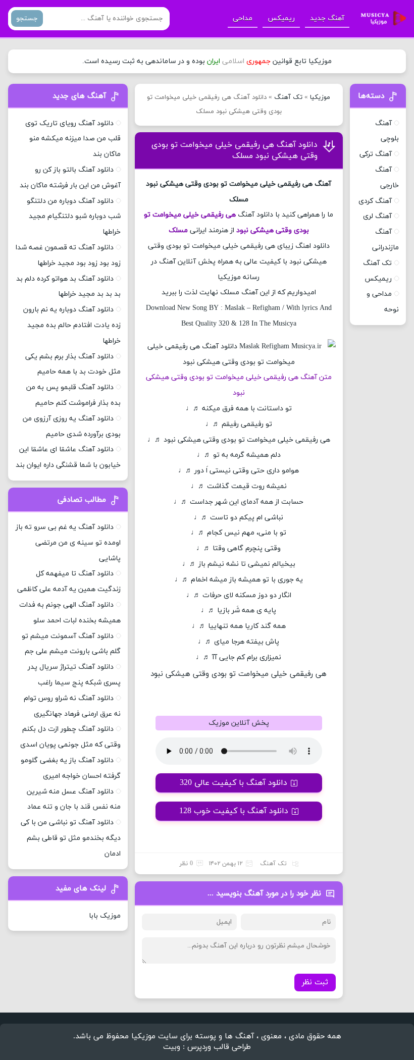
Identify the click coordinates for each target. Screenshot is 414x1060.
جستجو (27, 18)
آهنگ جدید (327, 18)
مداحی (242, 18)
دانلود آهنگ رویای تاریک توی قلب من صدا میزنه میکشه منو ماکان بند (73, 139)
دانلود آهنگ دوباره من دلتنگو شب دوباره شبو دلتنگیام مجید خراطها (74, 216)
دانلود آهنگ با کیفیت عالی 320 (233, 782)
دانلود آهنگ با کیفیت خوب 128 (233, 811)
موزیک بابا (105, 916)
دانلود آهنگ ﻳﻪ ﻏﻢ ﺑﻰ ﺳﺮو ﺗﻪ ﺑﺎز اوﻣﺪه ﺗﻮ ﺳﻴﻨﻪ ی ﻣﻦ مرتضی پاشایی (68, 542)
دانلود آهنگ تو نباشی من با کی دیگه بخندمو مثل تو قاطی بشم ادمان (71, 838)
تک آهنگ (288, 97)
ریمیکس (281, 18)
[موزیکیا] (380, 18)
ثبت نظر (315, 982)
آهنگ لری (377, 216)
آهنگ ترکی (375, 154)
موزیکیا (320, 97)
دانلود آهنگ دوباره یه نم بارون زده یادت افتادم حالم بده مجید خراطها (72, 325)
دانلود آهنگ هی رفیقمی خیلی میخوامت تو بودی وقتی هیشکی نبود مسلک (234, 150)
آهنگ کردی (375, 201)
